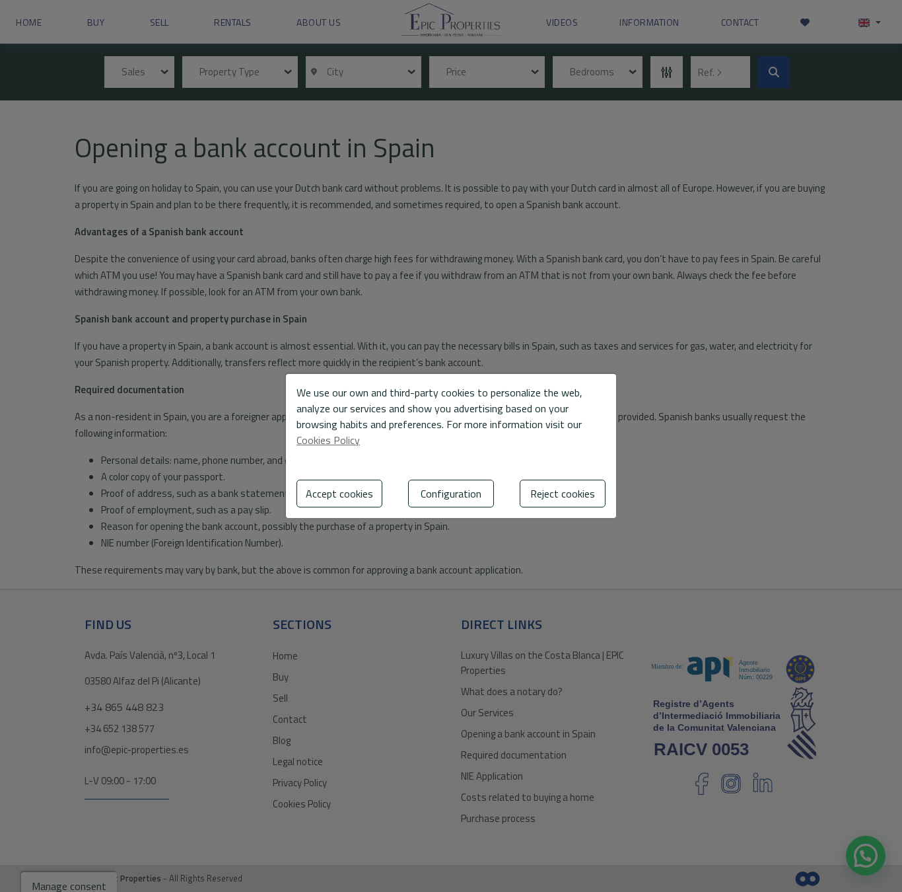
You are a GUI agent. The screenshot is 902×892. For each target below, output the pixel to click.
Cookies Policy (328, 440)
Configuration (451, 494)
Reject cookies (562, 494)
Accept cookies (339, 494)
